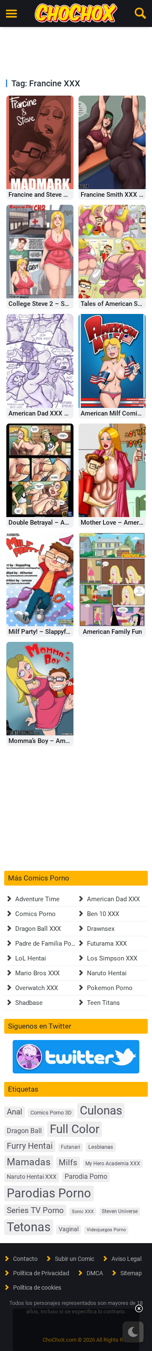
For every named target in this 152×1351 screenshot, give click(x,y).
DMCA (95, 1273)
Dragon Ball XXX (38, 929)
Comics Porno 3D (51, 1112)
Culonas (101, 1110)
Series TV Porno (35, 1210)
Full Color (74, 1129)
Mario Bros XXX (37, 973)
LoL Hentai (30, 958)
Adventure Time (37, 899)
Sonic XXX (83, 1211)
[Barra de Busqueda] (141, 13)
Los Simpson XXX (112, 958)
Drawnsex (100, 929)
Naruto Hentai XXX (32, 1176)
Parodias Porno (49, 1193)
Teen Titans (103, 1003)
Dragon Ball (24, 1131)
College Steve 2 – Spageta (46, 304)
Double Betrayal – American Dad (54, 522)
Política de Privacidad (41, 1273)
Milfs (68, 1162)
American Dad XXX (113, 899)
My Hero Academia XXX (112, 1164)
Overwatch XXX (36, 988)
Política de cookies (37, 1287)
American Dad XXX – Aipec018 (53, 413)
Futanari (70, 1147)
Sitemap (131, 1273)
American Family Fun (112, 632)
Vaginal (69, 1229)
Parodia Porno (86, 1176)
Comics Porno (35, 914)
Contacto (25, 1258)
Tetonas (29, 1227)
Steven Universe (120, 1211)
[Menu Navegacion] (11, 13)
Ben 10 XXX (103, 914)
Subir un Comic (74, 1258)
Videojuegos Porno (106, 1230)
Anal (14, 1112)
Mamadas (29, 1162)
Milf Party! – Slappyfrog (42, 632)
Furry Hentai (30, 1146)
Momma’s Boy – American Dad (51, 741)
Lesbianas (100, 1147)
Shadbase (29, 1003)
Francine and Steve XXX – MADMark (60, 194)
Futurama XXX (107, 943)
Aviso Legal (126, 1258)
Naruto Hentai (107, 973)
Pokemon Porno (110, 988)
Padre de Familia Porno (48, 943)
